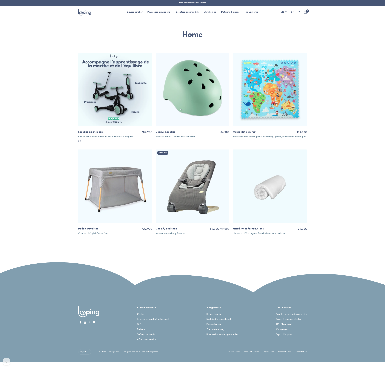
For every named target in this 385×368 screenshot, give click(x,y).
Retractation (301, 352)
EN (282, 12)
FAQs (139, 324)
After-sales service (146, 339)
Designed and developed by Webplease (140, 352)
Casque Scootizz (165, 132)
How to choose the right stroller (222, 334)
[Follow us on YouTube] (94, 322)
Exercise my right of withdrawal (153, 319)
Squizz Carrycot (284, 334)
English (83, 352)
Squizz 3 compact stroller (288, 319)
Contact (141, 314)
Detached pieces (230, 12)
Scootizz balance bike (188, 12)
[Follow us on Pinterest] (89, 322)
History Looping (214, 314)
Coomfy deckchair (166, 229)
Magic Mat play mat (244, 132)
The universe (251, 12)
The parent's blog (215, 329)
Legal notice (268, 352)
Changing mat (283, 329)
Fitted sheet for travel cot (248, 229)
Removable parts (214, 324)
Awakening (210, 12)
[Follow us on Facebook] (80, 322)
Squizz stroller (135, 12)
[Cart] (305, 12)
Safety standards (146, 334)
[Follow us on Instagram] (85, 322)
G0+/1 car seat (284, 324)
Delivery (141, 329)
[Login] (298, 12)
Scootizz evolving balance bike (291, 314)
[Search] (292, 12)
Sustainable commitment (218, 319)
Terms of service (251, 352)
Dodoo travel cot (88, 229)
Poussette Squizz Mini (159, 12)
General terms (233, 352)
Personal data (284, 352)
